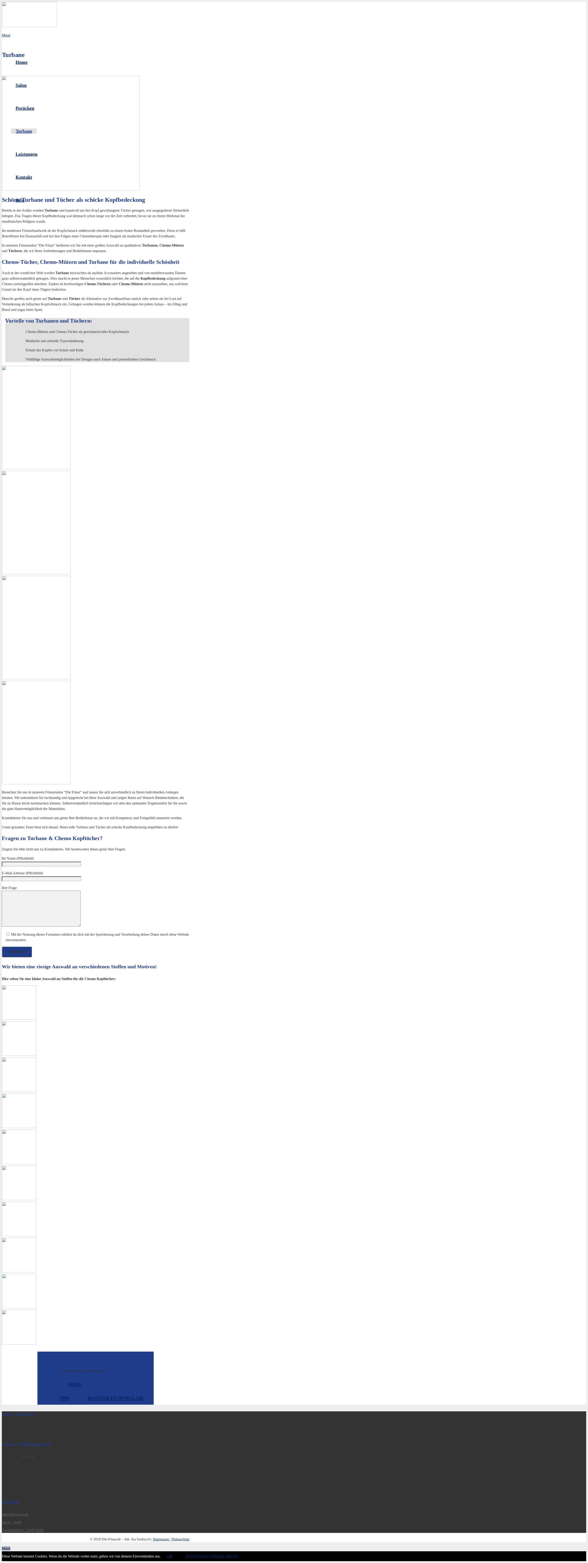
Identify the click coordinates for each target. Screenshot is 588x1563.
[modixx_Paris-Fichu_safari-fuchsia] (95, 1328)
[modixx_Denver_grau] (95, 1220)
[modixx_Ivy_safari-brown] (95, 1292)
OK (170, 1556)
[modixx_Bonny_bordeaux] (95, 1112)
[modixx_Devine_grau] (95, 1256)
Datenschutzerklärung (212, 1556)
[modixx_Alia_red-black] (95, 1039)
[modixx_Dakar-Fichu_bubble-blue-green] (95, 1148)
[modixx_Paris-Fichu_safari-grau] (95, 1003)
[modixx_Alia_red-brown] (95, 1075)
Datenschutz (180, 1539)
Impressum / (162, 1539)
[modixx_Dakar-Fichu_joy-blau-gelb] (95, 1184)
